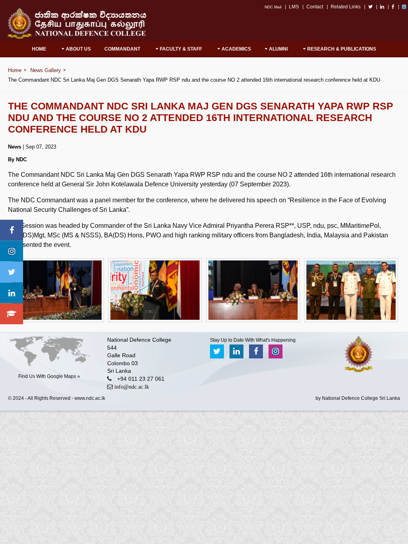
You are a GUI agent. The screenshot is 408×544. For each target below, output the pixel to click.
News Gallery (45, 70)
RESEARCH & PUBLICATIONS (341, 49)
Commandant (122, 49)
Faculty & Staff (181, 49)
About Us (78, 49)
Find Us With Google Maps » (49, 376)
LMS (294, 7)
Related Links (346, 7)
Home (39, 49)
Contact (314, 7)
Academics (236, 49)
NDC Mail (273, 7)
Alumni (278, 49)
